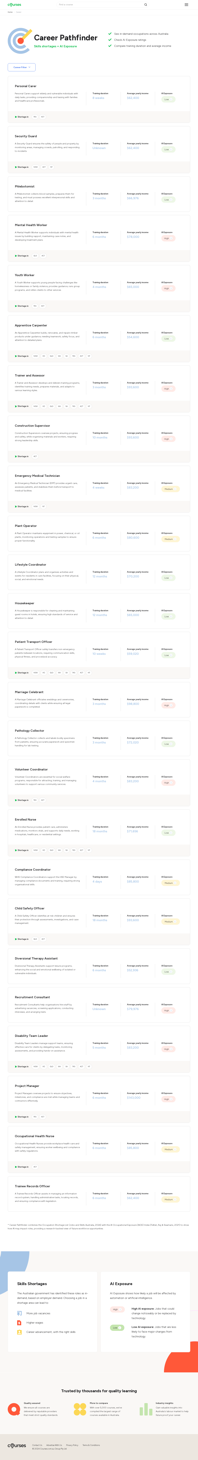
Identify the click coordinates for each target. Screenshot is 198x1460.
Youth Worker (24, 275)
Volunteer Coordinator (31, 769)
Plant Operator (26, 526)
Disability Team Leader (31, 1036)
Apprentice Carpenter (31, 325)
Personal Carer (26, 86)
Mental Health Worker (31, 225)
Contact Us (37, 1445)
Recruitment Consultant (32, 997)
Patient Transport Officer (33, 642)
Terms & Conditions (91, 1445)
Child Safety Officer (30, 908)
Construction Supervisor (32, 425)
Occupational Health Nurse (34, 1136)
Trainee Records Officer (32, 1186)
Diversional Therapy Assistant (36, 958)
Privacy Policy (72, 1445)
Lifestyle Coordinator (30, 564)
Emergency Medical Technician (37, 476)
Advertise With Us (54, 1445)
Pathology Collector (29, 730)
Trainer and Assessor (30, 375)
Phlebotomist (24, 186)
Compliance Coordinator (33, 869)
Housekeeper (24, 603)
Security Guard (26, 136)
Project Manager (27, 1086)
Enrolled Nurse (25, 819)
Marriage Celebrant (29, 692)
